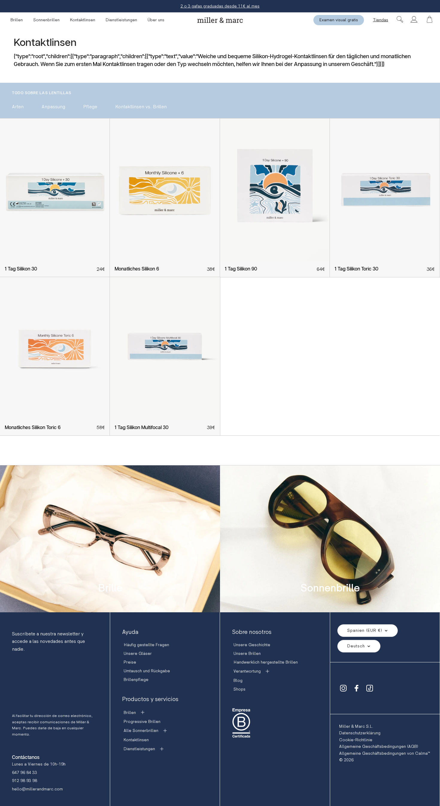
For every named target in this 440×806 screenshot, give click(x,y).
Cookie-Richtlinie (355, 739)
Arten (18, 107)
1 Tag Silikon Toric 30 (356, 269)
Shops (239, 689)
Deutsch (356, 646)
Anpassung (53, 107)
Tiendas (380, 19)
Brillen (16, 19)
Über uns (156, 19)
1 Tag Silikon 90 (241, 269)
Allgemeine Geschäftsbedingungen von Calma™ (384, 753)
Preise (130, 662)
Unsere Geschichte (251, 644)
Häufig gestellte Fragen (146, 644)
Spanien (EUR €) (364, 630)
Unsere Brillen (247, 653)
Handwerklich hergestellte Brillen (265, 662)
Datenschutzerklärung (359, 733)
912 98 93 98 (24, 780)
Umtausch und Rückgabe (147, 670)
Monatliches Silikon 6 (137, 269)
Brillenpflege (136, 679)
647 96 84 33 (24, 772)
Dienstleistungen (121, 19)
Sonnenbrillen (46, 19)
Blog (237, 680)
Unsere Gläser (138, 653)
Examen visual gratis (338, 19)
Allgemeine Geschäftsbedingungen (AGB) (378, 746)
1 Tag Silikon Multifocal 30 (142, 427)
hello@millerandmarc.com (37, 789)
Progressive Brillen (142, 721)
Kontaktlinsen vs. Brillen (141, 107)
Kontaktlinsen (82, 19)
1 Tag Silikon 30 (21, 269)
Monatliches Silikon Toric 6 (32, 427)
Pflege (90, 107)
